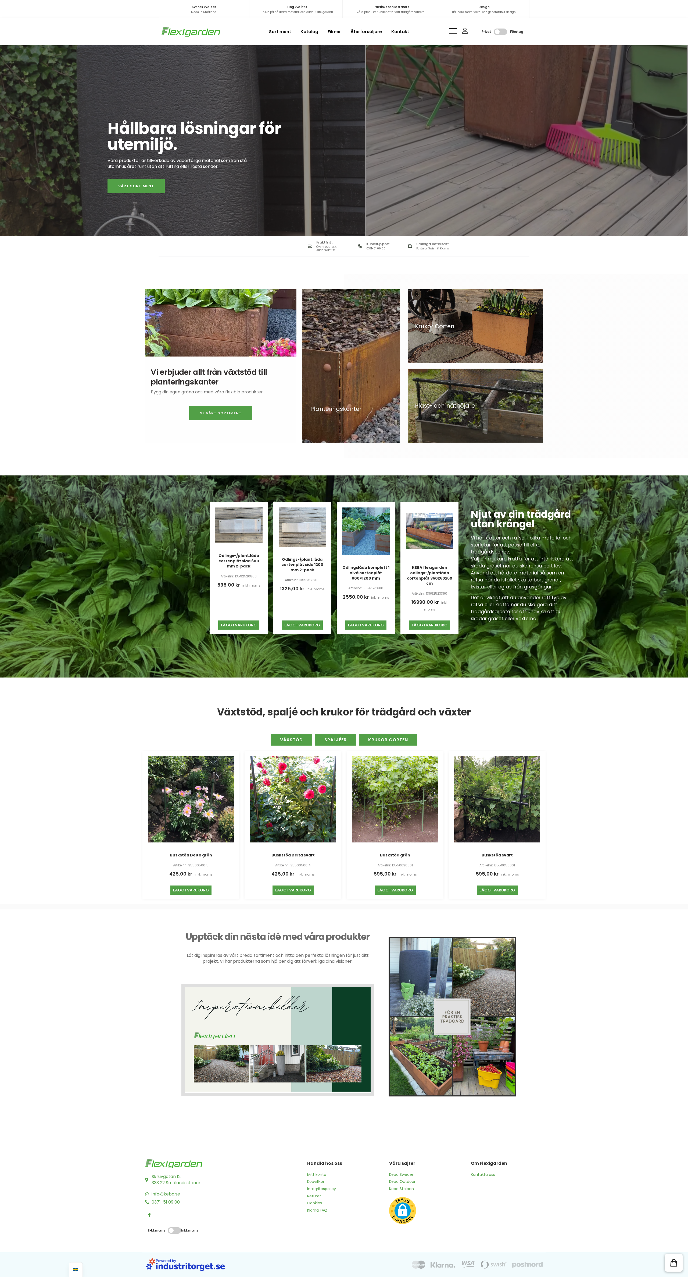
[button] (674, 1263)
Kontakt (400, 32)
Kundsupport (378, 243)
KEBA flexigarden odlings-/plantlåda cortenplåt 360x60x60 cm (429, 575)
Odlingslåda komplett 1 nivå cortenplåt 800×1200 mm (365, 573)
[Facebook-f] (149, 1215)
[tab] (291, 740)
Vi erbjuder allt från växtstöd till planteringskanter (209, 377)
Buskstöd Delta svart (293, 855)
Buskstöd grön (395, 855)
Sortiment (280, 32)
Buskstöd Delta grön (191, 855)
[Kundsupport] (360, 246)
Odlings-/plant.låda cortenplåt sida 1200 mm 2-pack (302, 565)
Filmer (334, 32)
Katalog (309, 32)
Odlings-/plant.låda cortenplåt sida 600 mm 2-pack (238, 561)
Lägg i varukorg (239, 625)
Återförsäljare (366, 32)
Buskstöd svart (497, 855)
